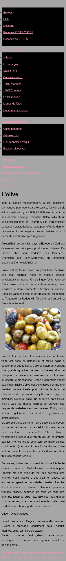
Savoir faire (10, 70)
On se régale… (12, 64)
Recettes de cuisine (14, 5)
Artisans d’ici (11, 135)
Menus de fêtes (12, 103)
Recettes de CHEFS (15, 38)
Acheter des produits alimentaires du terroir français (32, 557)
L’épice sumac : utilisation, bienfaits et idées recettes (32, 552)
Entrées (8, 12)
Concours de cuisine (15, 110)
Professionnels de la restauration (21, 172)
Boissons (8, 159)
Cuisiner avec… (13, 77)
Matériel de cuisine (13, 166)
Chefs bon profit (12, 128)
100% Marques (12, 83)
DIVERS (7, 185)
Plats (6, 19)
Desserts (8, 25)
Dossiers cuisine (12, 50)
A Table (7, 57)
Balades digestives (14, 148)
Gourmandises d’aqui (16, 141)
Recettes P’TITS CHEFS (18, 32)
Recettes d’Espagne (14, 121)
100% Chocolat (12, 90)
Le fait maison (11, 96)
